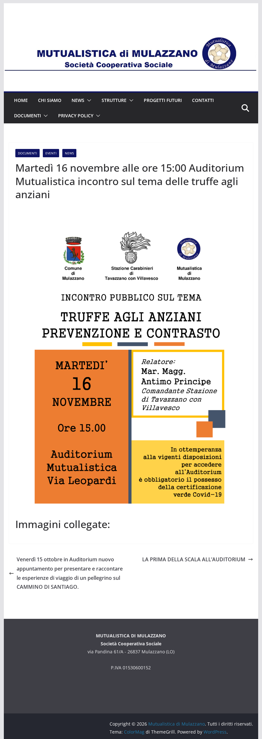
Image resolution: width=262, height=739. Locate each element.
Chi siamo (49, 100)
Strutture (114, 100)
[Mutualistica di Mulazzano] (131, 23)
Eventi (51, 153)
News (78, 100)
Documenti (27, 116)
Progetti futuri (163, 100)
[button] (87, 100)
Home (21, 100)
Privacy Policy (75, 116)
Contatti (203, 100)
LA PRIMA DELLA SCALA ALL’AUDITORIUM (193, 559)
